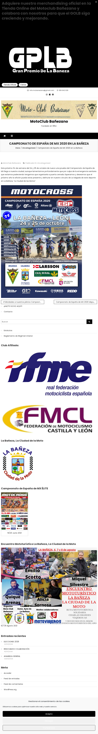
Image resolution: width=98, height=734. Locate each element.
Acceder (7, 673)
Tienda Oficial (10, 85)
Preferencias (49, 728)
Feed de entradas (12, 678)
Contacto (8, 311)
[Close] (96, 2)
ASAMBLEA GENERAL (12, 656)
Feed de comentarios (13, 684)
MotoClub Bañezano (49, 121)
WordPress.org (10, 689)
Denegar (49, 721)
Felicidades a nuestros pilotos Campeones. (23, 302)
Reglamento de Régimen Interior (18, 336)
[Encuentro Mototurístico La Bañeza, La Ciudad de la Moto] (49, 585)
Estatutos (8, 330)
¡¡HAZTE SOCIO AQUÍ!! (13, 306)
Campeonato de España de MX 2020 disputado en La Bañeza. (76, 302)
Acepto (49, 714)
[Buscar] (89, 321)
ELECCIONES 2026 (11, 641)
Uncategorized (43, 163)
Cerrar (23, 85)
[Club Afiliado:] (49, 374)
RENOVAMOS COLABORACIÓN (16, 649)
